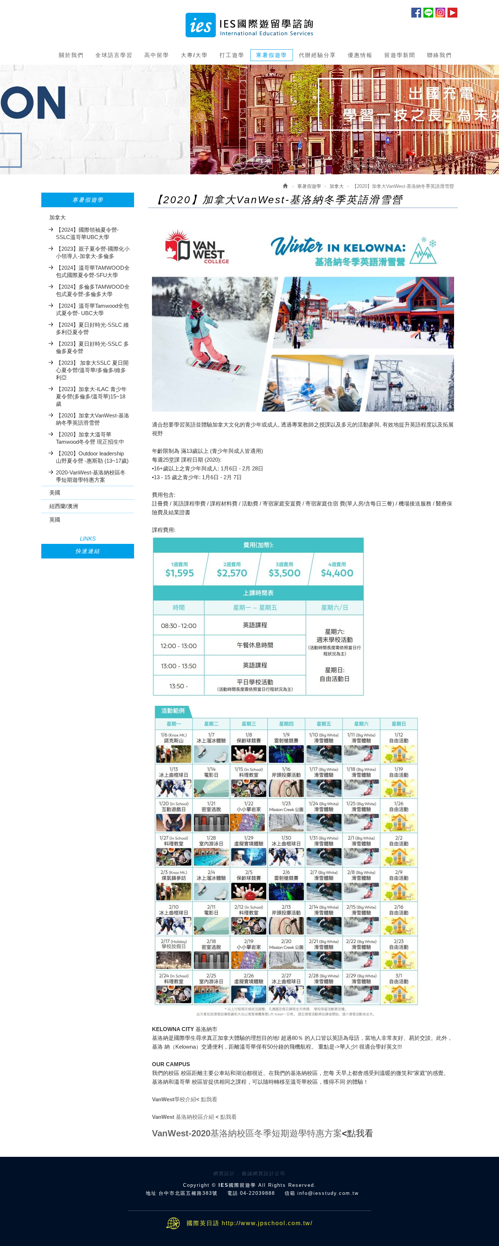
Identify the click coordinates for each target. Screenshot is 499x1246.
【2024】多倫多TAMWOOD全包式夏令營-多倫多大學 (93, 290)
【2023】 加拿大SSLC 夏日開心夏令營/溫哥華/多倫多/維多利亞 (92, 370)
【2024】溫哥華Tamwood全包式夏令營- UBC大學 (92, 309)
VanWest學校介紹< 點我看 (184, 1099)
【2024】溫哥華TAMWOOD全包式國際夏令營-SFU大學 (93, 271)
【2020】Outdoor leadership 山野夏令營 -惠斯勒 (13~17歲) (92, 457)
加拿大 (57, 217)
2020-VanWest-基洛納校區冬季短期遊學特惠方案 (91, 476)
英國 (54, 519)
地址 (151, 1193)
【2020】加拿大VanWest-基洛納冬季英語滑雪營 (92, 419)
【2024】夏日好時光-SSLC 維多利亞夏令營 (92, 328)
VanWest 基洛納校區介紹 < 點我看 (194, 1117)
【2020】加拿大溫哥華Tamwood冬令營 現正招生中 (90, 438)
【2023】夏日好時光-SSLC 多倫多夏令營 (92, 347)
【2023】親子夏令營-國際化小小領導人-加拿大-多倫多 (93, 252)
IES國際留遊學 (249, 25)
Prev (239, 162)
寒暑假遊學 (309, 186)
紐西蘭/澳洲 (63, 506)
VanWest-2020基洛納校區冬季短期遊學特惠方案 (247, 1133)
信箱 (290, 1193)
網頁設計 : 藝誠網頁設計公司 (249, 1173)
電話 (232, 1193)
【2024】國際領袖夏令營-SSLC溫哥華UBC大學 (87, 233)
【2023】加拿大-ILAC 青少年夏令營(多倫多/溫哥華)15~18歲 (91, 396)
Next (260, 162)
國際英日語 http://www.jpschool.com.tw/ (250, 1223)
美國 (54, 492)
